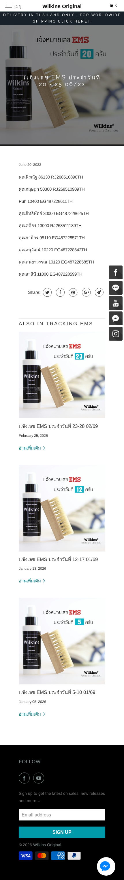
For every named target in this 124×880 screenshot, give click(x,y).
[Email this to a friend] (98, 292)
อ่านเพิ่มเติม (30, 447)
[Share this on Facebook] (60, 292)
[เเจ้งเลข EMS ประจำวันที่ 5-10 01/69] (62, 641)
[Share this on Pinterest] (72, 292)
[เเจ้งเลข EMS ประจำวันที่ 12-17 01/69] (62, 508)
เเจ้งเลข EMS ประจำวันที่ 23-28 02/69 (58, 426)
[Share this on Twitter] (47, 292)
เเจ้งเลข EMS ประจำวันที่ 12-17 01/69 (58, 559)
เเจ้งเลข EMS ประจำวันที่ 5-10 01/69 (57, 692)
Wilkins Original (47, 844)
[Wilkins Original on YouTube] (39, 778)
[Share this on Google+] (85, 292)
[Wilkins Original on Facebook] (25, 778)
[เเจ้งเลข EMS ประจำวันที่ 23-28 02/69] (62, 375)
